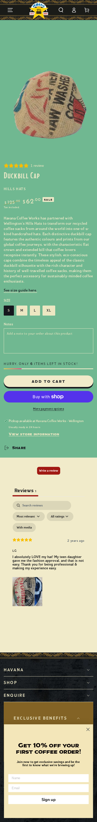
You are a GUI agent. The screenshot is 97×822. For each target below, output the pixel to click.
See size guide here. (20, 290)
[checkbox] (24, 527)
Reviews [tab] (25, 490)
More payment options (48, 408)
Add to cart (49, 381)
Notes (8, 324)
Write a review (48, 470)
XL (49, 310)
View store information (34, 434)
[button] (60, 10)
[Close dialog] (88, 729)
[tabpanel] (48, 555)
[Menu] (10, 10)
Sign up (49, 799)
